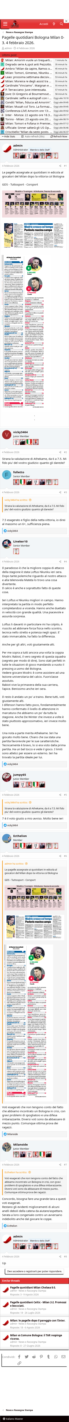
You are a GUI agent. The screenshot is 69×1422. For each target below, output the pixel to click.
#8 (65, 1256)
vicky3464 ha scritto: (16, 500)
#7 (65, 1164)
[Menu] (5, 24)
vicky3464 (20, 432)
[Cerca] (61, 23)
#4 (65, 561)
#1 (65, 165)
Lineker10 (20, 541)
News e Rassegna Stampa (32, 1290)
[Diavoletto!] (16, 160)
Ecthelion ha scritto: (16, 1172)
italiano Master (14, 1418)
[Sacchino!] (49, 160)
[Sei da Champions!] (29, 160)
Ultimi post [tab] (9, 55)
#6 (65, 856)
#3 (65, 492)
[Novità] (54, 23)
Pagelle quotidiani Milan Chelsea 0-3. (33, 1287)
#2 (65, 452)
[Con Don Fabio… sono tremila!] (36, 160)
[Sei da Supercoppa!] (42, 160)
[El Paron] (23, 160)
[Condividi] (60, 166)
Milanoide (20, 1144)
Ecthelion (20, 836)
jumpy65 (19, 775)
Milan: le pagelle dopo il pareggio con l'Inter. (37, 1320)
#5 (65, 794)
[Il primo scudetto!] (29, 447)
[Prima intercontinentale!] (55, 160)
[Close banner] (66, 21)
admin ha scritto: (14, 863)
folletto (18, 472)
